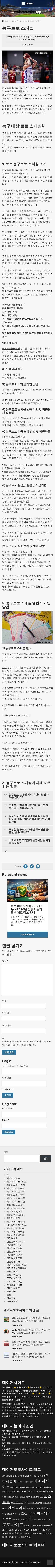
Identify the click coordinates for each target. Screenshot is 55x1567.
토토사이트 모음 (30, 1525)
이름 (5, 1000)
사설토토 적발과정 (25, 1497)
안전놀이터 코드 (15, 1251)
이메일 (6, 1013)
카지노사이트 (13, 1288)
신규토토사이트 (14, 1284)
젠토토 (14, 1519)
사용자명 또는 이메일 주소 (15, 1065)
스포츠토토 (10, 91)
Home (5, 21)
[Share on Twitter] (32, 866)
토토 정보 (16, 21)
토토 (21, 36)
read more (17, 1325)
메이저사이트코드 (15, 1195)
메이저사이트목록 (15, 1191)
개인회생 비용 (7, 1476)
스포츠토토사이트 (21, 1502)
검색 (6, 1152)
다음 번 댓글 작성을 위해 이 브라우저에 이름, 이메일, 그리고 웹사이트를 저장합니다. (26, 1043)
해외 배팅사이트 (10, 1537)
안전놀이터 (12, 1238)
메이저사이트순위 (15, 1188)
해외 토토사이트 (24, 1537)
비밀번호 (6, 1077)
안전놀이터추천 (14, 1245)
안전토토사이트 (32, 1513)
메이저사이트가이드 (17, 1181)
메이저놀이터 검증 (16, 1221)
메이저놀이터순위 (15, 1228)
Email (5, 1120)
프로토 (39, 1534)
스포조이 (35, 1497)
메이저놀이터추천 (15, 1231)
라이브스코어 (31, 1476)
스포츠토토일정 (37, 1503)
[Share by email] (38, 866)
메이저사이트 (13, 1178)
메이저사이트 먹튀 (16, 1201)
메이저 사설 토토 (15, 1211)
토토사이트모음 (14, 1281)
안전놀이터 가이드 (16, 1241)
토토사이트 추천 (41, 1529)
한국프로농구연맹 (11, 348)
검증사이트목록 (18, 1476)
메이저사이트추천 (34, 1487)
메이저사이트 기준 (16, 1198)
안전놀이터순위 (14, 1248)
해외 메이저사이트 (16, 1205)
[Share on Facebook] (25, 866)
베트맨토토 (47, 1487)
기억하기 (8, 1089)
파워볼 (34, 1534)
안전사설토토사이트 (17, 1264)
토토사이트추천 (14, 1275)
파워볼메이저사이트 (17, 1225)
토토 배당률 (46, 1519)
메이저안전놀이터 (15, 1215)
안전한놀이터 (13, 1261)
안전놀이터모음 (14, 1258)
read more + (27, 934)
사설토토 (11, 1298)
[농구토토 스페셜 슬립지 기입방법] (27, 627)
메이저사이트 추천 (16, 1185)
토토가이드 (37, 1519)
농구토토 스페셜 (10, 87)
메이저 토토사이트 (16, 1208)
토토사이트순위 (14, 1278)
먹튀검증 (41, 1476)
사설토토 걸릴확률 (34, 1491)
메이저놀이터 (13, 1218)
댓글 (5, 961)
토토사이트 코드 (25, 1534)
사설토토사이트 (12, 1497)
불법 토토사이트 (9, 1491)
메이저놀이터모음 (15, 1235)
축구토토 (21, 1519)
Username (8, 1108)
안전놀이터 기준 (15, 1255)
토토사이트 (12, 1271)
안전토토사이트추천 (17, 1268)
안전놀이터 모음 (33, 1508)
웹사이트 (6, 1025)
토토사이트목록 (43, 1525)
